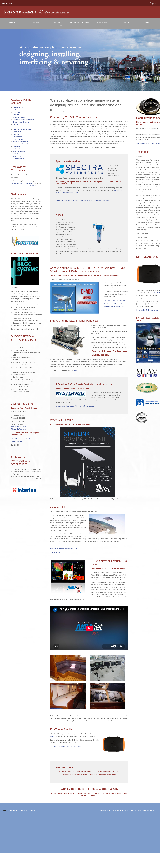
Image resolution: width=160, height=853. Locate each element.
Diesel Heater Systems (21, 122)
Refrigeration (17, 136)
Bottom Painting (18, 110)
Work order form (18, 158)
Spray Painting (18, 139)
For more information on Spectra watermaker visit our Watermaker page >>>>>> (83, 200)
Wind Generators (19, 151)
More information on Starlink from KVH (63, 548)
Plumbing (16, 134)
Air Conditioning (18, 107)
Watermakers (17, 149)
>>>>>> (76, 370)
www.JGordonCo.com (18, 426)
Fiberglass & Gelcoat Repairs (23, 129)
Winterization (17, 156)
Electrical (16, 124)
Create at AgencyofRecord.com (148, 810)
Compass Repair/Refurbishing (23, 119)
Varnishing (16, 146)
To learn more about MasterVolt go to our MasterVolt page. (76, 406)
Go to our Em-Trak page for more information (65, 746)
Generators (17, 132)
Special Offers (55, 552)
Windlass (16, 154)
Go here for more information (114, 300)
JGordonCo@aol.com (31, 186)
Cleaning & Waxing (19, 117)
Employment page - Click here (21, 183)
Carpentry (16, 115)
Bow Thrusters (18, 112)
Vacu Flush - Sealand (20, 144)
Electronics (17, 127)
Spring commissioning (20, 141)
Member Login (7, 3)
